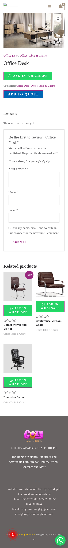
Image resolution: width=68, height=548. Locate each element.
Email (13, 210)
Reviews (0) (10, 113)
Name (13, 192)
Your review (18, 169)
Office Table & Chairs (33, 55)
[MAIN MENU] (50, 6)
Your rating (18, 161)
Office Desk (10, 55)
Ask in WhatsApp (30, 75)
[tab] (34, 114)
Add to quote (23, 94)
